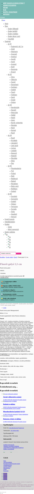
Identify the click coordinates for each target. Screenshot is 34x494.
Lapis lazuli (14, 145)
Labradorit (14, 143)
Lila (28, 303)
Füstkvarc (14, 94)
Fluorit (13, 92)
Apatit (13, 61)
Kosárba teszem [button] (22, 399)
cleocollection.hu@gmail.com (16, 428)
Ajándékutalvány (10, 221)
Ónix (12, 163)
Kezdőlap (2, 257)
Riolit (12, 176)
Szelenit (13, 191)
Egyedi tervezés (9, 219)
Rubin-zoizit (15, 186)
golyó (6, 305)
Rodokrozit (14, 178)
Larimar (13, 148)
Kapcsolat (6, 14)
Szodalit (13, 201)
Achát (13, 49)
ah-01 (9, 44)
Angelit (13, 59)
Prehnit (13, 173)
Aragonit (13, 64)
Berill (12, 66)
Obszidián (14, 158)
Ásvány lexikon (7, 466)
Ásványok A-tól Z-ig (17, 46)
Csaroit (13, 82)
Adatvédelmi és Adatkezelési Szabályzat (13, 447)
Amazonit (14, 54)
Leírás (4, 307)
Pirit (12, 171)
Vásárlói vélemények (9, 5)
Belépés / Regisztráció (10, 12)
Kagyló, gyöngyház (17, 122)
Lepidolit (14, 150)
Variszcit (13, 216)
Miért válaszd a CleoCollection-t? (14, 3)
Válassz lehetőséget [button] (23, 414)
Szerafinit (14, 196)
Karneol (13, 130)
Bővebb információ (13, 399)
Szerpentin (14, 199)
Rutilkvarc (14, 188)
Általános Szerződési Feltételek (11, 446)
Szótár (10, 226)
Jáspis (13, 120)
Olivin (13, 160)
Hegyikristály (15, 107)
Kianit (13, 132)
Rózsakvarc (14, 183)
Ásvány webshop (10, 232)
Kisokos (7, 224)
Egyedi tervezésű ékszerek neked (11, 463)
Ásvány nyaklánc (13, 33)
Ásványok (8, 41)
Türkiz (13, 211)
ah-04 (10, 135)
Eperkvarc (14, 87)
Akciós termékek (7, 462)
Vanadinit (14, 214)
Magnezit (14, 153)
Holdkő (13, 115)
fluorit (13, 305)
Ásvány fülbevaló (13, 28)
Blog (4, 10)
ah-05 (10, 166)
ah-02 (10, 74)
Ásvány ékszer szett (14, 36)
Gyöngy (13, 102)
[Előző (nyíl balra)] (0, 493)
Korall (13, 138)
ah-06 (10, 193)
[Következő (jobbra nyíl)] (2, 493)
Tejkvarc (13, 204)
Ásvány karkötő (12, 31)
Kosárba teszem (4, 277)
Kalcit (13, 127)
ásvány (9, 305)
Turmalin (14, 209)
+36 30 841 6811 (14, 430)
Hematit (13, 110)
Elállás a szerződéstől (8, 449)
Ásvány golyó (22, 303)
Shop (6, 26)
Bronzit (13, 72)
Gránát (13, 99)
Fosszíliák (11, 38)
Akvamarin (14, 51)
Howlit (13, 117)
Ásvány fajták (9, 257)
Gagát (13, 97)
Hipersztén (14, 112)
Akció (6, 23)
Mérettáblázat (6, 468)
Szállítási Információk (8, 444)
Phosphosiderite (16, 168)
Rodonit (13, 181)
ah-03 (10, 105)
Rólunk (5, 7)
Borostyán (14, 69)
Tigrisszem (14, 206)
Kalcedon (14, 125)
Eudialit (13, 89)
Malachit (14, 155)
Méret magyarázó (13, 229)
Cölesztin (14, 79)
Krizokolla (14, 140)
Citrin (13, 77)
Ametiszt (14, 56)
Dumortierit (14, 84)
